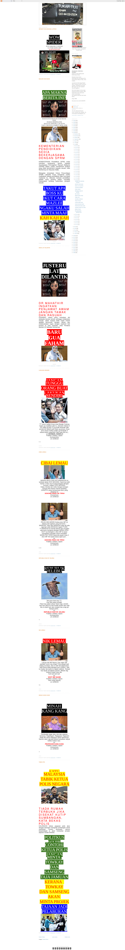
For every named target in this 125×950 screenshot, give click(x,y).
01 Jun (76, 224)
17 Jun (76, 167)
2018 (74, 235)
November (76, 135)
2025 (74, 122)
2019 (74, 132)
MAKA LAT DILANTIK (44, 247)
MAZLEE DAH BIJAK (44, 79)
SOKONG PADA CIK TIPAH (80, 207)
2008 (74, 252)
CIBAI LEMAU (42, 452)
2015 (74, 240)
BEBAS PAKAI (78, 209)
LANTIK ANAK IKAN (79, 202)
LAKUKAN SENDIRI (44, 370)
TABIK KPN (42, 762)
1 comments (58, 447)
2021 (74, 129)
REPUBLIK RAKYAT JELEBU (46, 558)
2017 (74, 237)
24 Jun (76, 155)
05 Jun (76, 217)
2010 (74, 249)
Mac (75, 230)
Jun (75, 144)
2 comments (58, 625)
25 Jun (76, 154)
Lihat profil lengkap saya (77, 115)
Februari (76, 231)
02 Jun (76, 222)
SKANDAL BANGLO (79, 199)
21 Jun (76, 161)
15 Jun (76, 171)
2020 (74, 130)
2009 (74, 250)
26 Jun (76, 152)
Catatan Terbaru (42, 937)
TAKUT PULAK (78, 200)
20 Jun (76, 162)
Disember (76, 134)
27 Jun (76, 150)
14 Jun (76, 172)
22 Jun (76, 159)
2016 (74, 239)
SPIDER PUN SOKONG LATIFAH (47, 29)
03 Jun (76, 221)
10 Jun (76, 179)
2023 (74, 125)
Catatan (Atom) (45, 939)
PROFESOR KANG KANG (80, 205)
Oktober (76, 137)
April (75, 228)
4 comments (58, 74)
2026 (74, 120)
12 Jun (76, 176)
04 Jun (76, 219)
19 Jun (76, 164)
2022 (74, 127)
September (76, 139)
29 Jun (76, 147)
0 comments (58, 243)
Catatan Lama (67, 937)
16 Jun (76, 169)
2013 (74, 244)
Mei (75, 226)
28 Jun (76, 149)
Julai (75, 142)
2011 (74, 247)
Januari (75, 233)
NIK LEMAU (42, 630)
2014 (74, 242)
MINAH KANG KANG (44, 695)
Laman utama (54, 937)
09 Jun (76, 214)
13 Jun (76, 174)
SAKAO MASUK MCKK (79, 204)
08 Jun (76, 216)
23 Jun (76, 157)
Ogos (75, 140)
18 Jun (76, 166)
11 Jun (76, 178)
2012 (74, 245)
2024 (74, 124)
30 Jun (76, 145)
